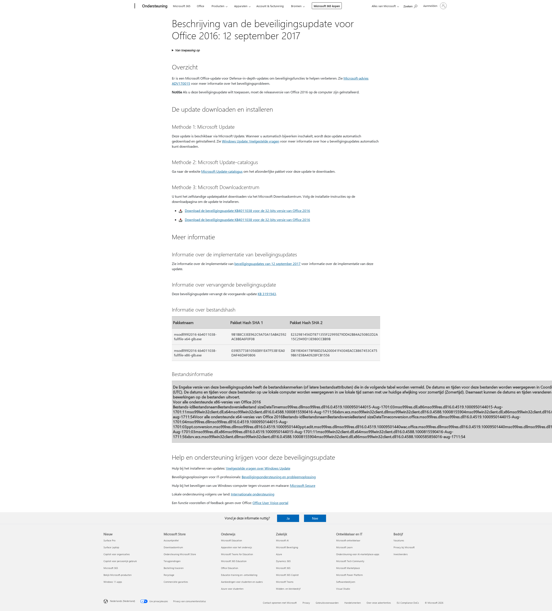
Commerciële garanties (176, 581)
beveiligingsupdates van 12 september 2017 (267, 263)
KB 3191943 (267, 293)
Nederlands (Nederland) (122, 601)
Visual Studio (343, 588)
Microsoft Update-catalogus (222, 171)
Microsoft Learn (344, 547)
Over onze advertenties (379, 602)
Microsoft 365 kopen (327, 6)
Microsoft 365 (181, 6)
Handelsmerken (352, 602)
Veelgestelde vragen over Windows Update (258, 468)
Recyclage (169, 575)
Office (200, 6)
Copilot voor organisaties (117, 554)
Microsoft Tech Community (350, 561)
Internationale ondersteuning (252, 494)
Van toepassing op (187, 50)
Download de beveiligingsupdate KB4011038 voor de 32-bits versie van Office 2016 (247, 210)
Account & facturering (270, 6)
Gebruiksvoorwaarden (327, 602)
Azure (279, 554)
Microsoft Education (231, 540)
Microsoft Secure (302, 485)
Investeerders (401, 554)
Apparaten (240, 6)
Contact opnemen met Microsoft (280, 602)
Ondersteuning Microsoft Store (180, 554)
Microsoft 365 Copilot (287, 575)
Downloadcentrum (173, 547)
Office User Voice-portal (270, 502)
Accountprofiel (171, 540)
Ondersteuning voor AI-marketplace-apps (357, 554)
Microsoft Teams (284, 581)
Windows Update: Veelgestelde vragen (250, 141)
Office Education (229, 568)
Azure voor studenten (232, 588)
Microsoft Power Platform (349, 575)
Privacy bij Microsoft (404, 547)
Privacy (306, 602)
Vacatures (399, 540)
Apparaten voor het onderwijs (236, 547)
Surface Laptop (111, 547)
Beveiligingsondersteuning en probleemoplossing (279, 477)
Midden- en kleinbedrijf (288, 588)
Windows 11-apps (113, 581)
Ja (288, 518)
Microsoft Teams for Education (237, 554)
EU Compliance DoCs (408, 602)
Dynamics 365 (283, 561)
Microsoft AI (282, 540)
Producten (218, 6)
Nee (315, 518)
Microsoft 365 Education (233, 561)
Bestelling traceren (173, 568)
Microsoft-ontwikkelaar (348, 540)
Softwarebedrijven (345, 581)
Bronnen (296, 6)
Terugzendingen (172, 561)
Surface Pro (109, 540)
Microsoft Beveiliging (287, 547)
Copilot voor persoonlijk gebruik (120, 561)
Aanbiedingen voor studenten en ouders (242, 581)
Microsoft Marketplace (348, 568)
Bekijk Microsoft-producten (118, 575)
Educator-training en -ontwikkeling (239, 575)
